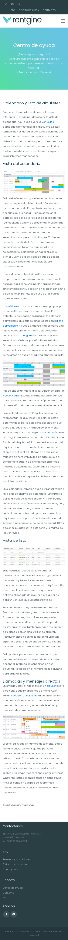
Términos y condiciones (17, 859)
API (4, 897)
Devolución (30, 695)
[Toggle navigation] (63, 21)
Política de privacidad (16, 864)
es (12, 3)
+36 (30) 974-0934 (16, 841)
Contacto (49, 10)
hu (19, 3)
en (6, 3)
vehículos (48, 122)
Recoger (16, 695)
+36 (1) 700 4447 (14, 837)
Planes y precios (12, 869)
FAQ (13, 10)
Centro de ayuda (29, 10)
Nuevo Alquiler (12, 395)
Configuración (28, 335)
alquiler (51, 686)
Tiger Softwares (41, 931)
